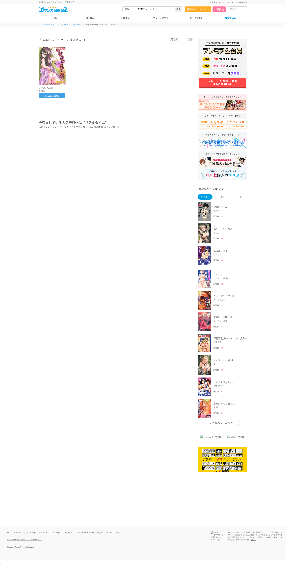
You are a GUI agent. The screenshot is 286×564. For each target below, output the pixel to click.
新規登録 (191, 9)
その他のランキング (221, 423)
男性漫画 (90, 18)
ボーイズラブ (196, 18)
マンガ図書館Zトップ (47, 24)
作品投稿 (219, 9)
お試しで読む (52, 95)
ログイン (204, 9)
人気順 (188, 39)
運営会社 (56, 532)
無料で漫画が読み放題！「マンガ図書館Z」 (24, 539)
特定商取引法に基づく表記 (108, 532)
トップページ (43, 532)
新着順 (174, 39)
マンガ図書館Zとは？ (215, 2)
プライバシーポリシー (85, 532)
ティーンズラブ (160, 18)
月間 (240, 196)
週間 (222, 196)
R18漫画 (64, 24)
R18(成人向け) (231, 18)
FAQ (8, 532)
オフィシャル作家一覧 (237, 2)
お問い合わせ (29, 532)
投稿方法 (17, 532)
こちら (253, 539)
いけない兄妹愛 (46, 87)
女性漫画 (125, 18)
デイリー (205, 196)
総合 (55, 18)
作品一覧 (77, 24)
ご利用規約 (67, 532)
